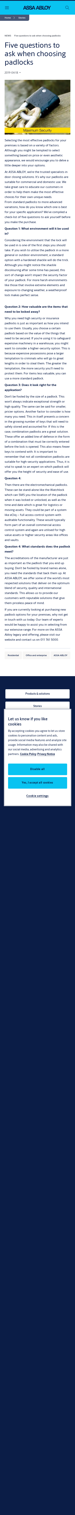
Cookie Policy (28, 754)
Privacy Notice (46, 754)
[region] (37, 757)
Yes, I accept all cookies (37, 782)
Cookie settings (37, 796)
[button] (21, 17)
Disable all (37, 769)
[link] (10, 18)
